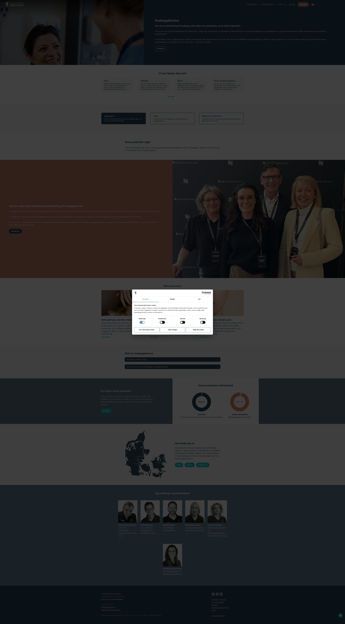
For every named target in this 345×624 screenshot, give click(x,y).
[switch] (162, 322)
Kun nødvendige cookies (146, 330)
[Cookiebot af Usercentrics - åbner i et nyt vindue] (203, 293)
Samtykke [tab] (145, 299)
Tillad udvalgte (172, 330)
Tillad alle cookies (198, 330)
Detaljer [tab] (172, 299)
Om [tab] (199, 299)
